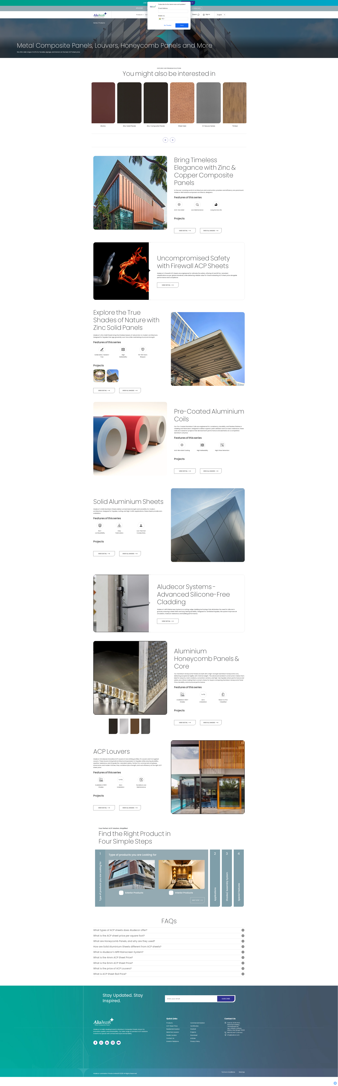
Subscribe (226, 999)
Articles (193, 1038)
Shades (105, 320)
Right (131, 833)
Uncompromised (183, 258)
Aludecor (171, 587)
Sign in (208, 14)
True (134, 312)
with (210, 167)
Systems (199, 587)
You (128, 73)
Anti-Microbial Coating (182, 450)
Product (152, 833)
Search (194, 14)
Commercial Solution (197, 1023)
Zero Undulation (203, 701)
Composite (216, 175)
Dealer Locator (171, 1035)
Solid (114, 327)
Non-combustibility (100, 532)
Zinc (224, 167)
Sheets (218, 266)
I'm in (182, 25)
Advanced (173, 594)
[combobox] (161, 18)
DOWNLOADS (196, 8)
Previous (165, 140)
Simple (123, 841)
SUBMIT (326, 1080)
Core (181, 666)
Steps (143, 841)
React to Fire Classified (223, 701)
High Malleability (123, 356)
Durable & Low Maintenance (141, 786)
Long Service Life (216, 210)
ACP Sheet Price (172, 1026)
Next (172, 140)
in (212, 73)
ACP (200, 266)
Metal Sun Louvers (172, 1032)
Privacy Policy (195, 1041)
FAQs (169, 921)
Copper (186, 175)
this (191, 197)
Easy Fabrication (119, 532)
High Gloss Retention (222, 450)
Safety (220, 258)
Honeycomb (193, 658)
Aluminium (228, 411)
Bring (182, 160)
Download (193, 1035)
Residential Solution (173, 1029)
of (187, 197)
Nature (135, 320)
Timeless (204, 160)
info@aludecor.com (233, 1035)
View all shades (209, 231)
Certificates (194, 1026)
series (198, 197)
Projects (179, 218)
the (121, 312)
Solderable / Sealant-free (102, 356)
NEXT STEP (195, 900)
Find (105, 833)
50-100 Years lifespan (142, 356)
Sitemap (242, 1072)
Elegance (188, 167)
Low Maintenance (197, 210)
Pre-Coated (192, 411)
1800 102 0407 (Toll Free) (234, 1032)
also (160, 73)
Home (95, 23)
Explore (104, 312)
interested (193, 73)
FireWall (193, 1029)
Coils (181, 419)
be (172, 73)
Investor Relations (172, 1041)
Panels (184, 183)
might (144, 73)
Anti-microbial (179, 210)
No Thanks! (167, 25)
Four (105, 841)
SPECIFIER (139, 8)
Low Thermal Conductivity (141, 532)
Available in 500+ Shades (182, 701)
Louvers (118, 751)
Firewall (182, 266)
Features (179, 197)
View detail (183, 231)
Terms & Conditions (228, 1072)
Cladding (171, 602)
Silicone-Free (210, 594)
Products (139, 15)
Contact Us (170, 1038)
